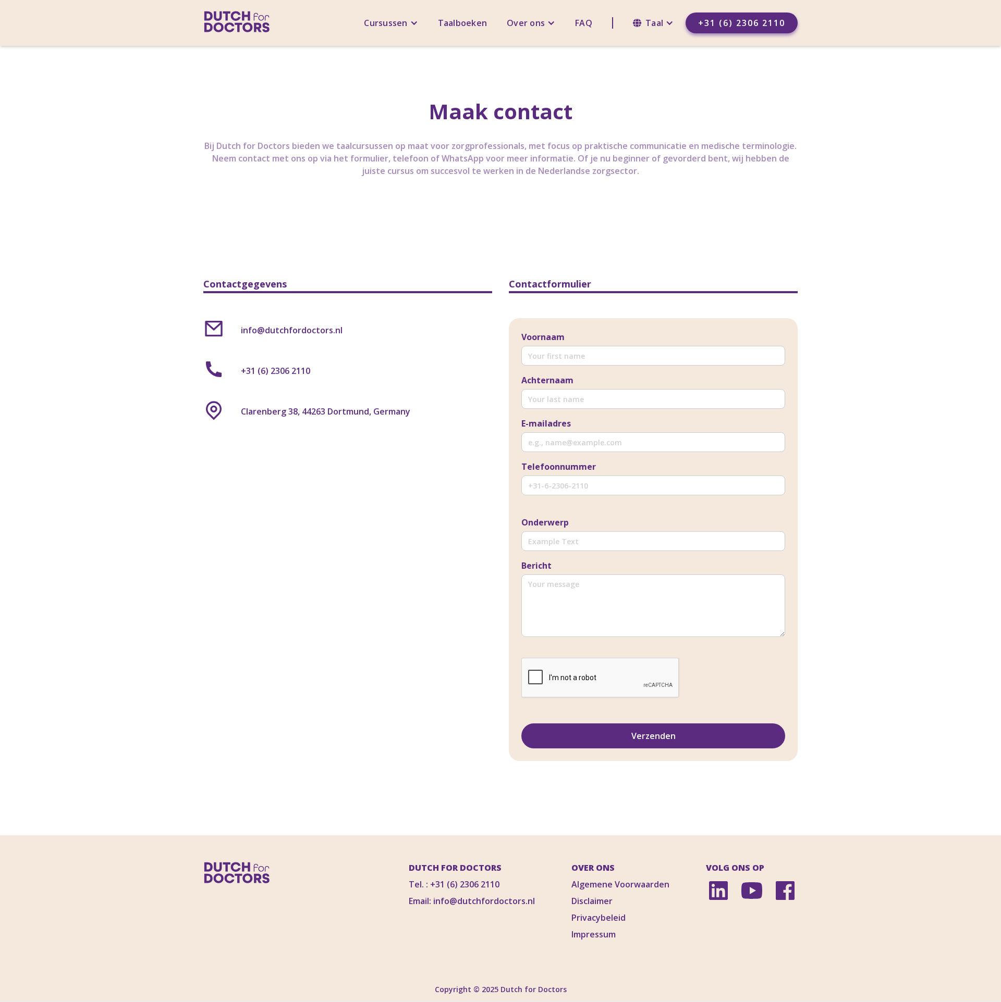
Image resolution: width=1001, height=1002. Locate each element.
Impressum (593, 934)
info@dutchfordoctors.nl (292, 330)
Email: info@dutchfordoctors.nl (472, 901)
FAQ (583, 23)
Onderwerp (545, 522)
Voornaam (543, 337)
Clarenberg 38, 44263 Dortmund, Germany (325, 411)
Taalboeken (462, 23)
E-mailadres (546, 423)
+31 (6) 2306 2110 (741, 23)
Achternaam (547, 380)
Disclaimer (592, 901)
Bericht (536, 565)
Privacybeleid (598, 917)
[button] (391, 23)
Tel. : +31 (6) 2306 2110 (454, 884)
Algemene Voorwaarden (620, 884)
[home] (236, 22)
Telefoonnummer (558, 466)
